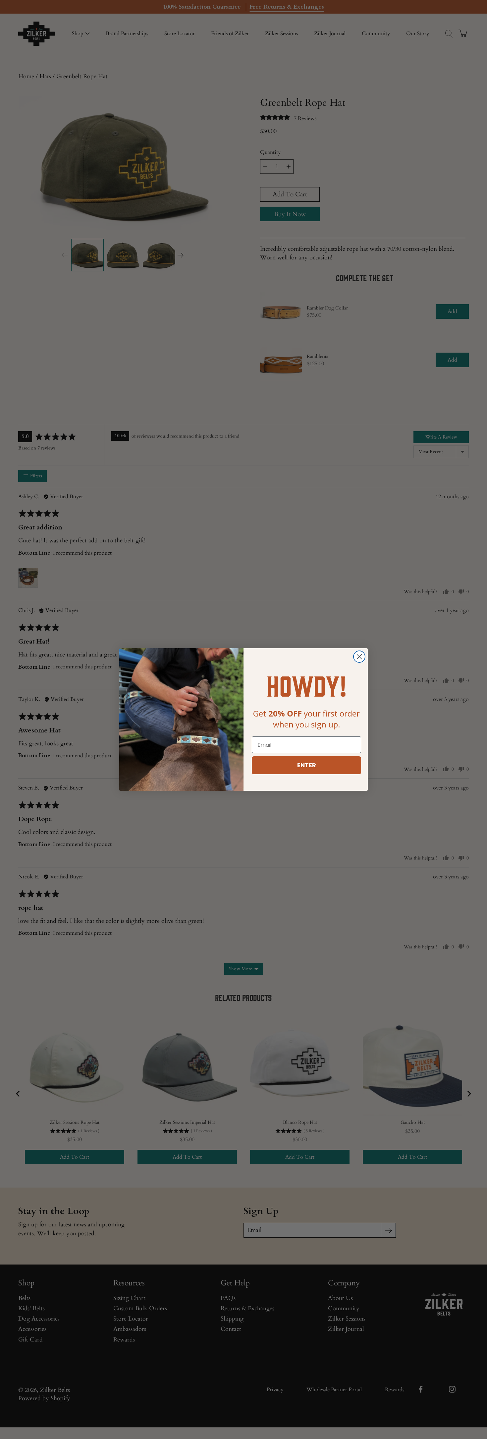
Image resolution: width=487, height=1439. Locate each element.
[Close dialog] (359, 656)
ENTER (306, 765)
